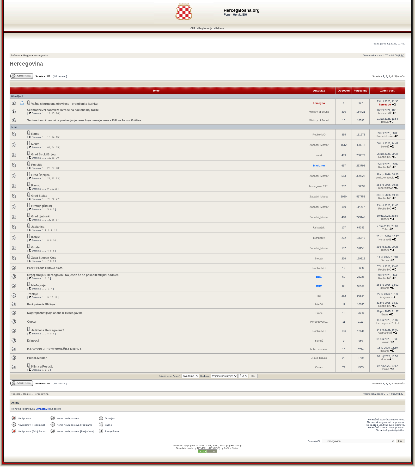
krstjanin (385, 297)
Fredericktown (385, 136)
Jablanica (37, 226)
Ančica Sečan (231, 448)
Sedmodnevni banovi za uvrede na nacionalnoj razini (62, 110)
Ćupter (32, 321)
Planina (385, 369)
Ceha (385, 229)
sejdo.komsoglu (385, 177)
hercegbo (319, 103)
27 (53, 168)
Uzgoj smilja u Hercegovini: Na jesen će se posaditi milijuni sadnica (73, 275)
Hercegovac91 (319, 321)
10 (51, 188)
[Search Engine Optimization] (207, 452)
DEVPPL (202, 448)
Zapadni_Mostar (319, 144)
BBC (319, 276)
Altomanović (385, 332)
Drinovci (33, 340)
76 (53, 199)
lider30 (385, 218)
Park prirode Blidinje (41, 304)
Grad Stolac (39, 195)
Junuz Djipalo (319, 357)
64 (53, 147)
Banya (385, 121)
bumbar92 (319, 237)
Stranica (377, 76)
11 (56, 188)
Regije (27, 55)
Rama (35, 133)
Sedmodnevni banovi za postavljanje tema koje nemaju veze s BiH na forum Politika (84, 120)
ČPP (192, 28)
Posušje (36, 164)
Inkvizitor (319, 165)
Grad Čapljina (40, 175)
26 (48, 168)
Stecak (319, 258)
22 (53, 178)
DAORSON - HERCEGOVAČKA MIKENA (54, 349)
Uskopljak (319, 227)
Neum (35, 144)
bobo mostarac (319, 349)
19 (53, 157)
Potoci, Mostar (37, 358)
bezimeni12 (384, 113)
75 (48, 199)
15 (53, 113)
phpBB (191, 445)
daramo (384, 287)
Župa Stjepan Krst (43, 257)
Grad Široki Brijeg (43, 154)
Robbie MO (319, 134)
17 (57, 219)
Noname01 (384, 239)
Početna (15, 55)
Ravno (35, 185)
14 (48, 113)
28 (57, 168)
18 (48, 157)
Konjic (35, 237)
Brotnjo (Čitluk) (41, 206)
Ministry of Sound (319, 111)
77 (57, 199)
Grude (35, 247)
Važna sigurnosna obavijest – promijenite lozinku (64, 103)
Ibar (319, 295)
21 (48, 178)
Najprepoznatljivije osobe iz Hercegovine (55, 313)
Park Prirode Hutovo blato (44, 268)
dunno (385, 359)
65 (57, 147)
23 (57, 178)
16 (57, 113)
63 (48, 147)
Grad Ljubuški (40, 216)
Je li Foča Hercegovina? (47, 330)
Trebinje (32, 294)
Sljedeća (399, 76)
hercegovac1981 (319, 186)
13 (48, 137)
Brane (319, 313)
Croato (319, 367)
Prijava (219, 28)
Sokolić (385, 146)
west (319, 155)
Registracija (205, 28)
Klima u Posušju (42, 366)
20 (57, 157)
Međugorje (38, 285)
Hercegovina (41, 55)
